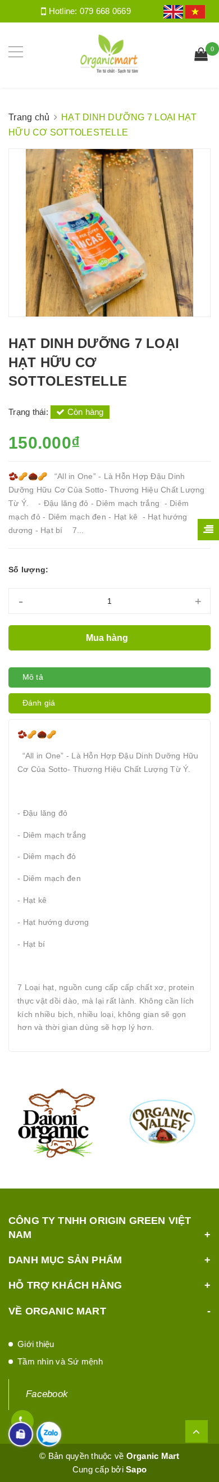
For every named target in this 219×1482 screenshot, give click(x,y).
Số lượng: (28, 569)
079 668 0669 (105, 11)
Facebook (47, 1394)
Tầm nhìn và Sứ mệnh (60, 1361)
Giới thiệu (35, 1344)
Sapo (136, 1469)
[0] (201, 56)
